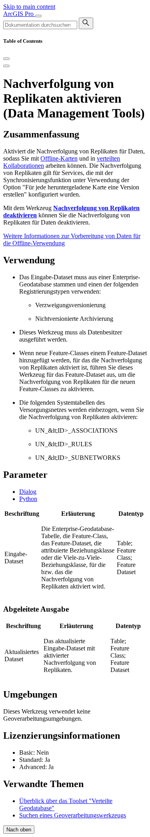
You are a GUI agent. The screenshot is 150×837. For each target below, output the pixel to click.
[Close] (6, 59)
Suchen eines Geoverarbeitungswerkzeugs (72, 815)
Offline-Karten (59, 158)
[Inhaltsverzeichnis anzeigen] (6, 66)
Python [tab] (28, 498)
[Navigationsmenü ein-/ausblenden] (38, 16)
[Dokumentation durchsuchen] (86, 23)
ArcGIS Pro (19, 13)
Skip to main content (29, 6)
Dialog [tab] (27, 491)
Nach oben (18, 830)
